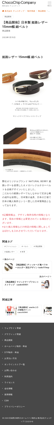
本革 (23, 252)
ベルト (26, 246)
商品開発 (8, 17)
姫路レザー (10, 252)
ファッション (11, 246)
